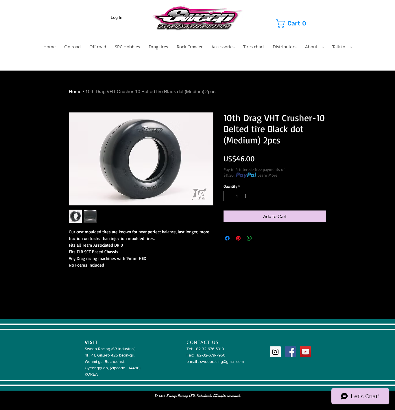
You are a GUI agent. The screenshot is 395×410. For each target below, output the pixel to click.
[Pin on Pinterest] (238, 238)
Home (75, 91)
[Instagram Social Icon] (275, 351)
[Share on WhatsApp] (249, 238)
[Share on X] (260, 238)
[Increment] (246, 196)
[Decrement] (227, 196)
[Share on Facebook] (227, 238)
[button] (296, 23)
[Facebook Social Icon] (290, 351)
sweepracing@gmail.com (222, 361)
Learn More (267, 175)
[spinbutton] (237, 196)
